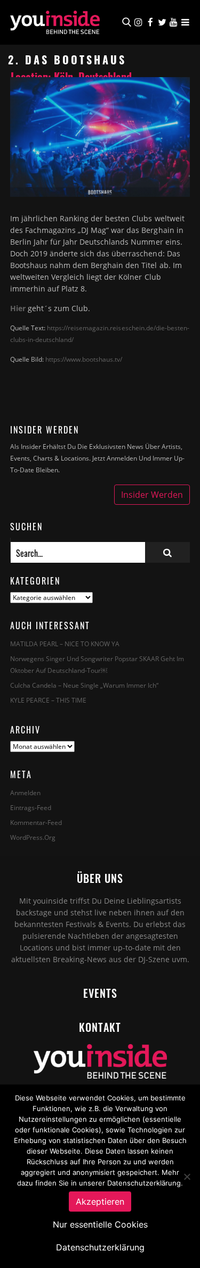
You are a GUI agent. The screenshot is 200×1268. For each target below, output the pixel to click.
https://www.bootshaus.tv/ (84, 359)
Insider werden (152, 494)
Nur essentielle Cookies (100, 1224)
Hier (18, 308)
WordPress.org (32, 837)
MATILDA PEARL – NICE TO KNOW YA (64, 643)
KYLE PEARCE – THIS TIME (48, 700)
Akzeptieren (100, 1201)
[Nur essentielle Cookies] (186, 1176)
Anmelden (25, 792)
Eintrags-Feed (30, 807)
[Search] (167, 552)
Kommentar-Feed (36, 822)
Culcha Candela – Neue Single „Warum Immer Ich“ (84, 685)
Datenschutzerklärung (100, 1247)
